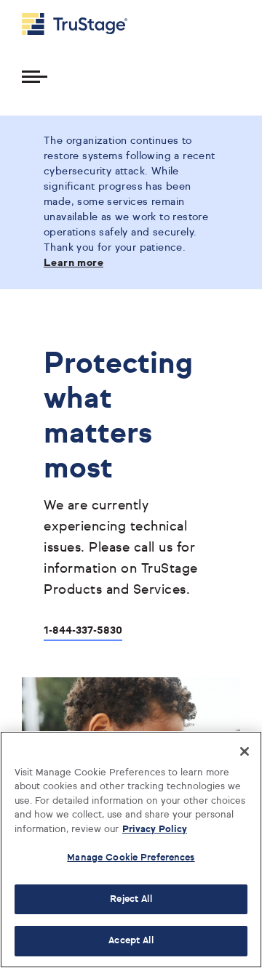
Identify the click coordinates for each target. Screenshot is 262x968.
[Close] (245, 751)
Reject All (130, 899)
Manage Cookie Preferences (130, 858)
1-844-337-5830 (83, 631)
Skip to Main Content (51, 6)
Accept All (130, 940)
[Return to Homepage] (74, 24)
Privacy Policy (154, 829)
